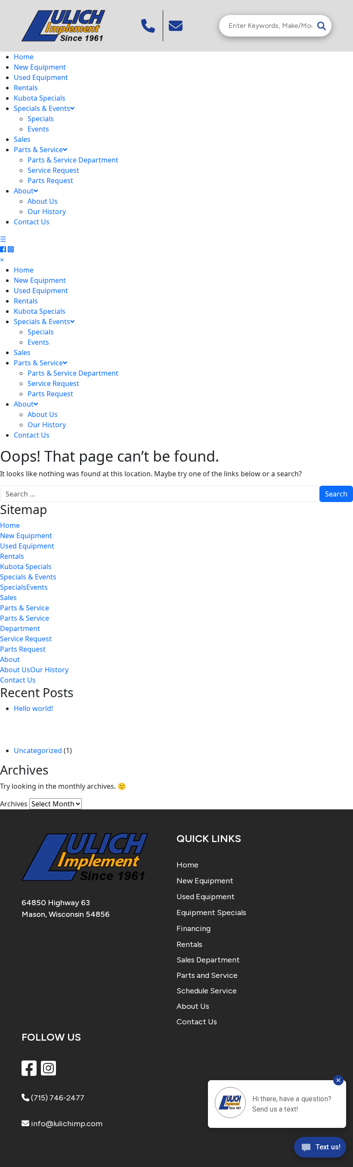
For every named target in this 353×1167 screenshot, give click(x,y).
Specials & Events (42, 108)
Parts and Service (207, 975)
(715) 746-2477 (56, 1098)
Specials (41, 118)
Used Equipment (41, 77)
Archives (14, 804)
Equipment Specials (211, 912)
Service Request (53, 170)
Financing (193, 928)
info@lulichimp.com (65, 1123)
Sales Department (208, 960)
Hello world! (33, 708)
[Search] (321, 26)
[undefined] (176, 25)
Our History (47, 211)
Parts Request (50, 180)
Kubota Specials (39, 98)
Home (24, 56)
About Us (43, 201)
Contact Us (32, 222)
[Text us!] (320, 1149)
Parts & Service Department (73, 160)
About (24, 191)
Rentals (26, 87)
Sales (22, 139)
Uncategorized (38, 750)
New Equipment (40, 67)
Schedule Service (206, 990)
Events (38, 129)
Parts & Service (38, 149)
